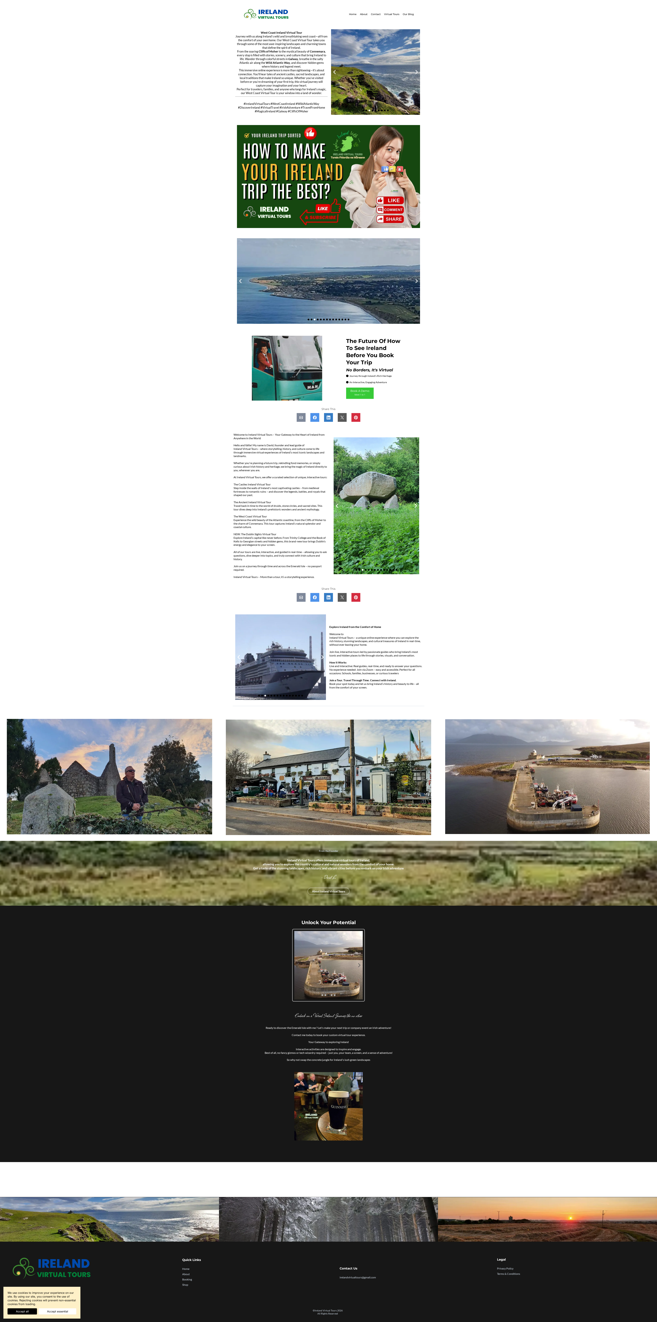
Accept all (22, 1311)
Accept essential (57, 1311)
